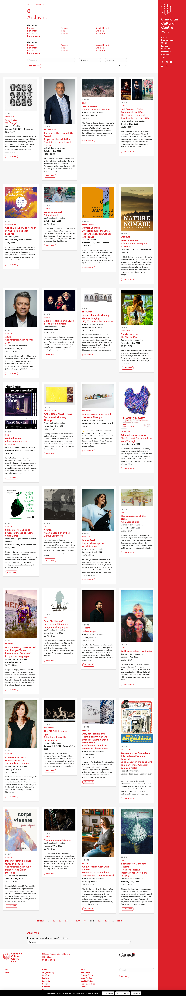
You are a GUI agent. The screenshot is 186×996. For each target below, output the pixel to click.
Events (39, 5)
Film (63, 30)
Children (99, 30)
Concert (65, 27)
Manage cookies (88, 983)
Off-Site (165, 43)
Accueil (30, 5)
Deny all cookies (122, 993)
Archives (165, 54)
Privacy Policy (87, 975)
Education (165, 48)
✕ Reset (122, 66)
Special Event (102, 27)
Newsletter (166, 51)
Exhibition (32, 30)
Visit (163, 57)
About (164, 37)
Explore (164, 46)
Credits (84, 986)
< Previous (39, 920)
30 (66, 920)
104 (107, 920)
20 (60, 920)
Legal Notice (86, 978)
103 (100, 920)
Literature (32, 33)
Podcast (31, 27)
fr (162, 66)
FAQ (83, 969)
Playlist (65, 33)
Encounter (100, 33)
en (167, 66)
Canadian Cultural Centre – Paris (169, 18)
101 (85, 920)
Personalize (136, 993)
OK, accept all (108, 993)
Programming (167, 40)
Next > (120, 920)
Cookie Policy (87, 981)
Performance (33, 36)
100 (78, 920)
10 (54, 920)
